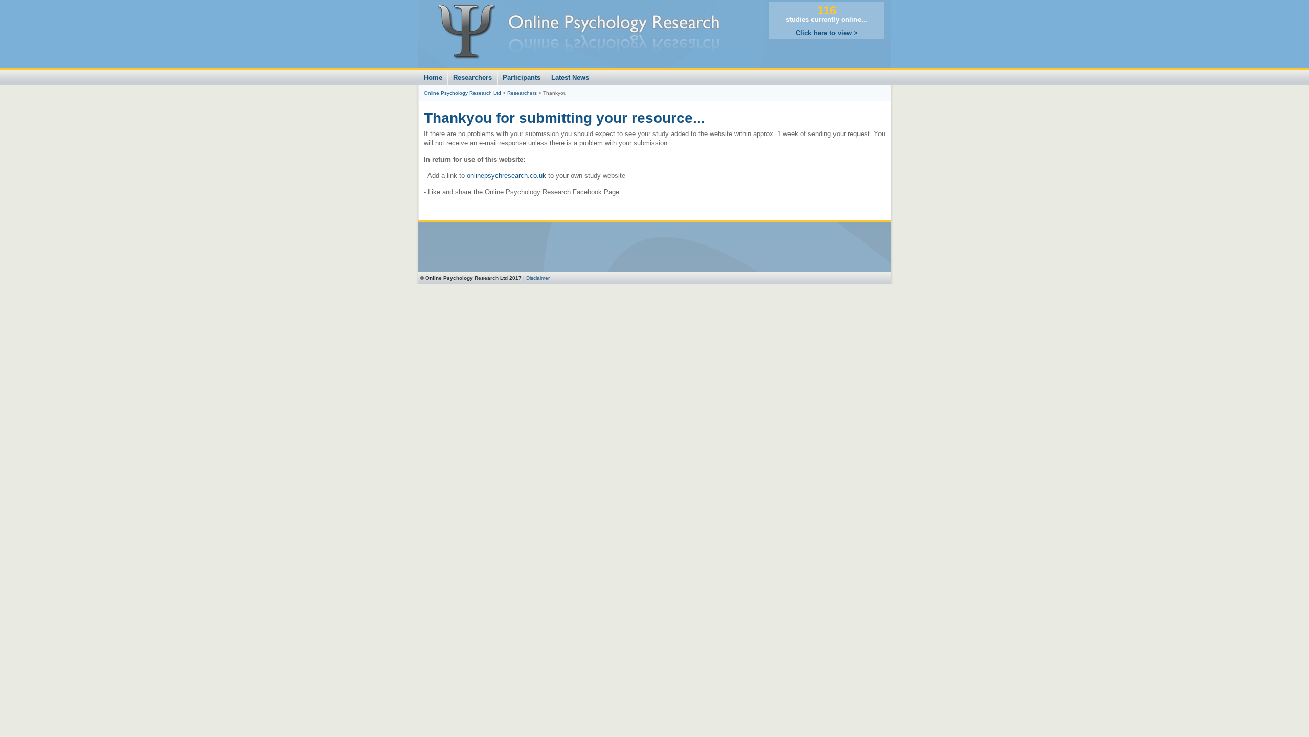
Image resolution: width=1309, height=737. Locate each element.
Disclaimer (538, 278)
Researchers (472, 77)
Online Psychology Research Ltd (462, 93)
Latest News (570, 77)
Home (433, 77)
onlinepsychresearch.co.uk (506, 176)
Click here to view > (827, 33)
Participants (521, 77)
